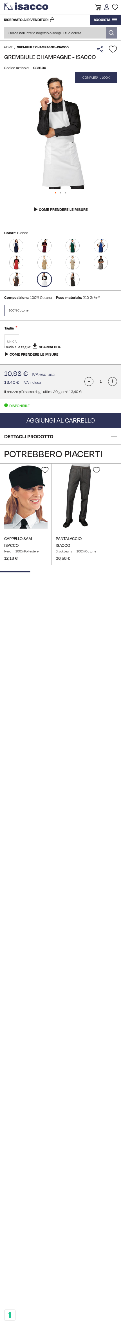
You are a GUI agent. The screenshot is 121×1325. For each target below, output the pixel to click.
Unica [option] (12, 342)
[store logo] (26, 7)
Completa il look (96, 78)
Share (101, 49)
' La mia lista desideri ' (115, 7)
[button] (98, 8)
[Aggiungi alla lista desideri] (113, 49)
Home (8, 47)
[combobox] (60, 33)
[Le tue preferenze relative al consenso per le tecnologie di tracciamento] (10, 1315)
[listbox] (61, 342)
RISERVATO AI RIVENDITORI (26, 19)
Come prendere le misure (63, 209)
